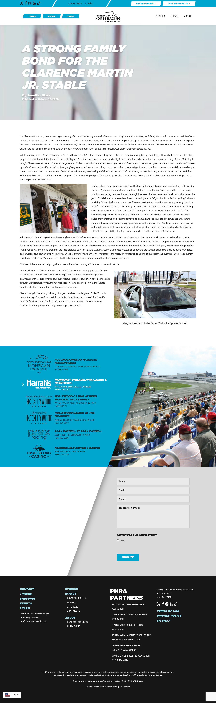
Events (26, 603)
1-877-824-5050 (62, 422)
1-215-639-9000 (61, 437)
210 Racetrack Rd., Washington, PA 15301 (74, 419)
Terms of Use (168, 611)
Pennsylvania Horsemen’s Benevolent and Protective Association (131, 637)
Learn (25, 608)
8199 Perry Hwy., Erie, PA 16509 (70, 451)
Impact (174, 16)
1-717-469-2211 (61, 406)
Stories (160, 16)
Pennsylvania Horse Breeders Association (127, 627)
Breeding (27, 598)
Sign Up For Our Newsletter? (137, 535)
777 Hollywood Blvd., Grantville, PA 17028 (75, 403)
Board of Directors (77, 621)
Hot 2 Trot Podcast (178, 4)
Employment (73, 626)
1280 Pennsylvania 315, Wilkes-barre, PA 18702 (77, 366)
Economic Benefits (77, 598)
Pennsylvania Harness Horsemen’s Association (129, 617)
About (187, 16)
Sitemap (163, 620)
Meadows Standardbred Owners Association (128, 606)
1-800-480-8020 (62, 389)
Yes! (121, 540)
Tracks (26, 593)
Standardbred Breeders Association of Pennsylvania (131, 658)
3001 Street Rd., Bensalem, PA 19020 (72, 434)
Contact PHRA (75, 3)
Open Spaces (73, 611)
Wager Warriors (144, 4)
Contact (27, 589)
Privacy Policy (169, 615)
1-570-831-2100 (61, 369)
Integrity (72, 602)
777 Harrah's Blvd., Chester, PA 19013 (73, 386)
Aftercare (72, 606)
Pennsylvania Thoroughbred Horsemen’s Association (126, 647)
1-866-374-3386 (62, 454)
